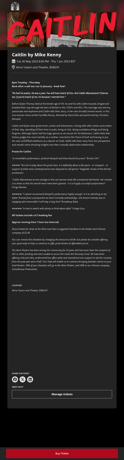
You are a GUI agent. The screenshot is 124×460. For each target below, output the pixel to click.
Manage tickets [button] (62, 394)
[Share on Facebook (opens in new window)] (15, 379)
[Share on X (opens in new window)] (23, 379)
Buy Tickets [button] (62, 453)
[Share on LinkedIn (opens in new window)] (30, 379)
